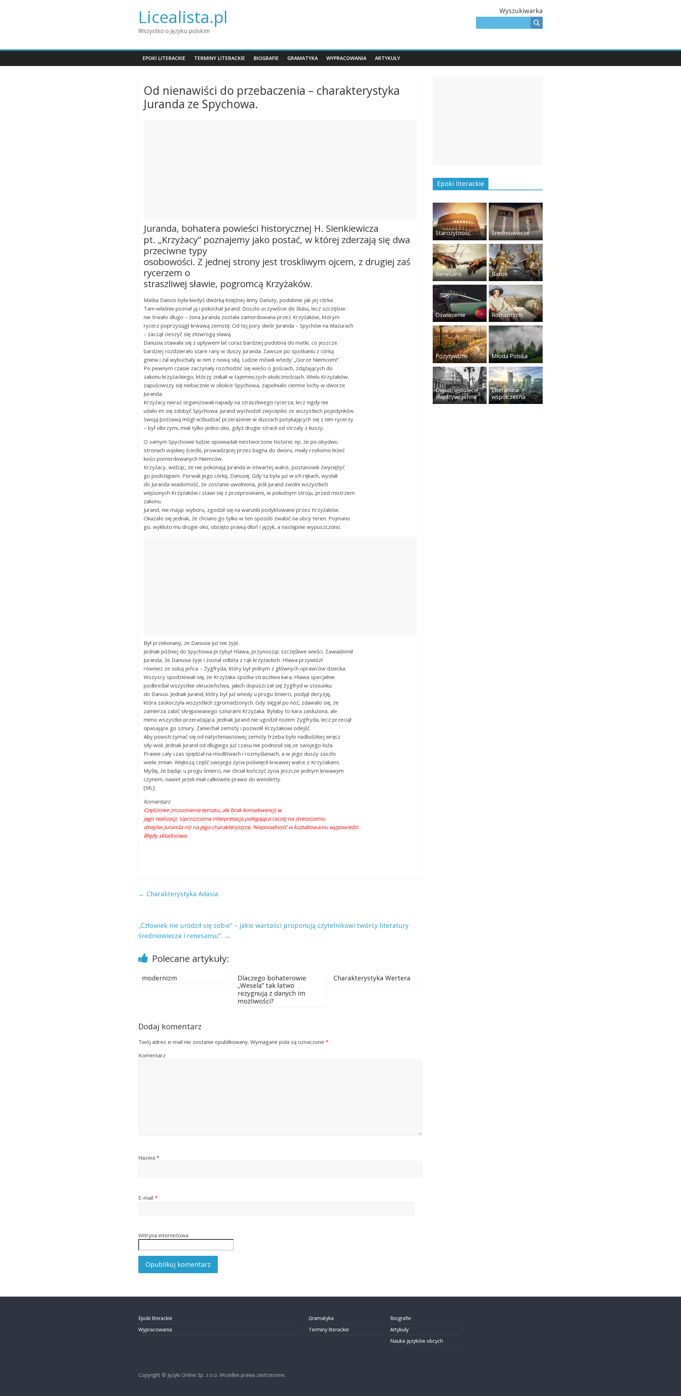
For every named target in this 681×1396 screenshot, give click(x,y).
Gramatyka (302, 58)
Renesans (448, 274)
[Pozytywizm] (460, 329)
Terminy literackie (219, 58)
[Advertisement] (280, 170)
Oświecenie (450, 315)
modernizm (159, 978)
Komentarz (152, 1055)
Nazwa (148, 1157)
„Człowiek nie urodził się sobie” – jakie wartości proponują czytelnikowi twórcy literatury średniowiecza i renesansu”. (273, 930)
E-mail (147, 1197)
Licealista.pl (183, 17)
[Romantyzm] (516, 288)
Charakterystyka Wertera (371, 978)
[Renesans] (460, 247)
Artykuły (387, 58)
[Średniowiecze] (516, 206)
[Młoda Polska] (516, 329)
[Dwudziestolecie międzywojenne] (460, 370)
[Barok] (516, 247)
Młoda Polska (509, 356)
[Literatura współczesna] (516, 370)
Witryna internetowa (163, 1235)
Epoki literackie (164, 58)
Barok (500, 274)
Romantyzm (507, 315)
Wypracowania (346, 58)
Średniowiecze (511, 233)
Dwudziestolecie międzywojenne (457, 393)
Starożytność (453, 233)
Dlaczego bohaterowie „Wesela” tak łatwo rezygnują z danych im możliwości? (272, 989)
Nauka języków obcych (416, 1340)
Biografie (266, 58)
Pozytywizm (451, 356)
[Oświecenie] (460, 288)
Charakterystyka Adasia (178, 893)
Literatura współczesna (508, 393)
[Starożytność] (460, 206)
